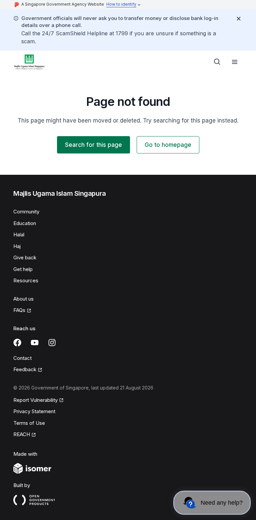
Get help (23, 269)
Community (26, 211)
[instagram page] (52, 343)
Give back (24, 257)
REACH (21, 434)
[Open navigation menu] (235, 62)
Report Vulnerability (35, 400)
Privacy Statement (34, 411)
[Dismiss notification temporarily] (239, 19)
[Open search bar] (217, 62)
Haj (17, 246)
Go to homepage (168, 144)
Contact (22, 358)
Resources (25, 280)
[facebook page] (17, 343)
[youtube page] (35, 343)
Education (24, 223)
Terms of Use (29, 423)
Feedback (24, 369)
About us (23, 299)
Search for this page (93, 144)
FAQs (19, 310)
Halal (18, 234)
